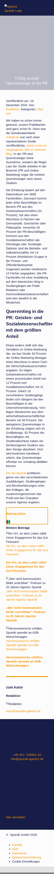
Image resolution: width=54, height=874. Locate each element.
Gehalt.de (13, 137)
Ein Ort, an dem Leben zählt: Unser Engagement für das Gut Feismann (27, 550)
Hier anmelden (15, 817)
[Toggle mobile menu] (48, 8)
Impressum (19, 853)
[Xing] (9, 522)
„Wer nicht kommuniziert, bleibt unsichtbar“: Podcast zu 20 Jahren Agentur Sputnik (26, 595)
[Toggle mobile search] (42, 8)
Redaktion (12, 109)
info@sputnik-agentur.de (27, 759)
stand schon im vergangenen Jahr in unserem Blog (26, 149)
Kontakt (17, 845)
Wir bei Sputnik (16, 473)
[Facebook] (6, 522)
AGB (15, 849)
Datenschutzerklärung (26, 857)
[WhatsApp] (8, 522)
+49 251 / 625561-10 (27, 754)
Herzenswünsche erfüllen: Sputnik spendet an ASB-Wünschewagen (23, 645)
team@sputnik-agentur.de (23, 711)
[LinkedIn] (7, 522)
